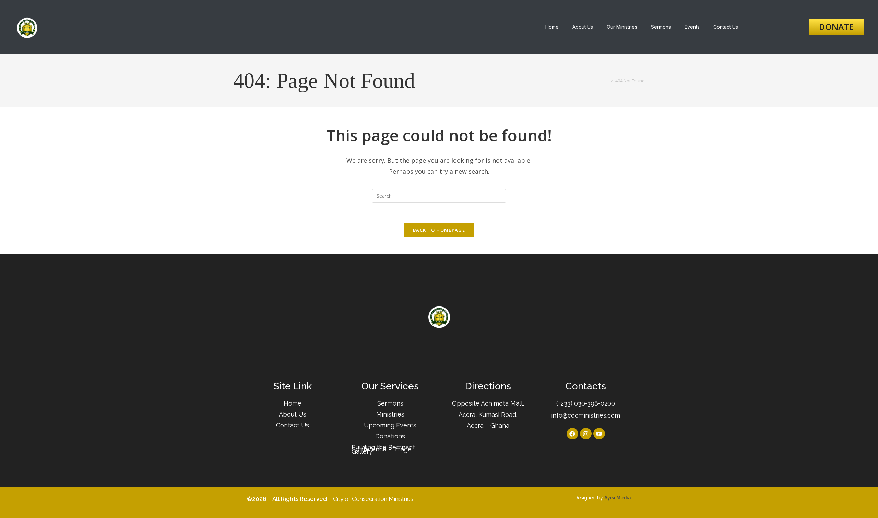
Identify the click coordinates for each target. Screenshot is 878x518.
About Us (582, 27)
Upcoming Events (390, 425)
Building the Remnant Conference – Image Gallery (383, 449)
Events (692, 27)
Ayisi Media (617, 498)
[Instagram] (586, 433)
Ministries (390, 414)
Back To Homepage (439, 230)
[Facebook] (572, 433)
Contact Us (725, 27)
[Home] (606, 80)
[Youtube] (599, 433)
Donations (390, 436)
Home (552, 27)
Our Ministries (622, 27)
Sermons (661, 27)
